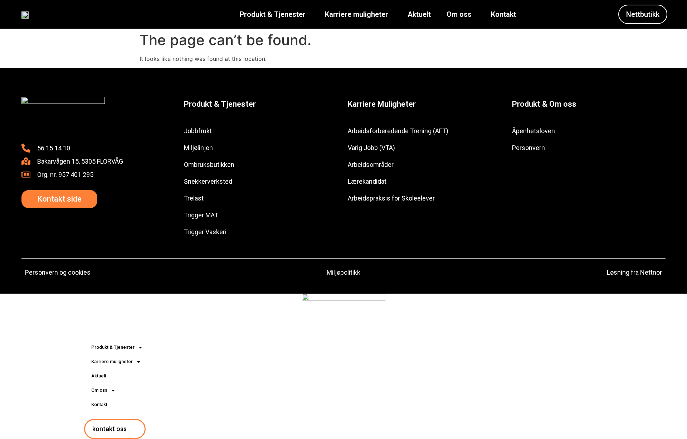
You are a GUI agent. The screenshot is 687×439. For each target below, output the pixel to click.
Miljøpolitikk (343, 272)
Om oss (459, 14)
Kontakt (503, 14)
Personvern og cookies (58, 272)
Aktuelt (419, 14)
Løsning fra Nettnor (634, 272)
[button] (274, 14)
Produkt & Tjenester (273, 14)
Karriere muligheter (356, 14)
